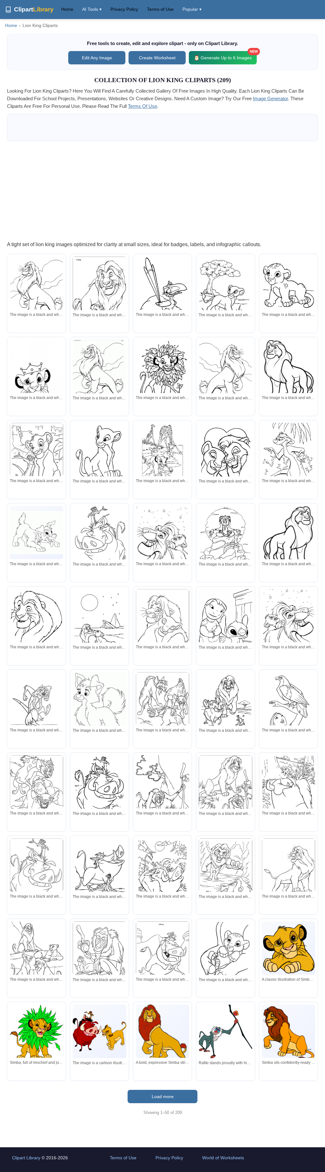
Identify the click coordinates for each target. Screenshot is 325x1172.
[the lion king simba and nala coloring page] (225, 460)
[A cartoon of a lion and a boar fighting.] (99, 1031)
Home (67, 9)
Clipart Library (26, 1157)
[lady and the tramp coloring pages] (36, 532)
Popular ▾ (192, 9)
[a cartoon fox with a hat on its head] (99, 706)
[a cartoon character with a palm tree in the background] (288, 457)
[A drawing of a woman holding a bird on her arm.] (288, 706)
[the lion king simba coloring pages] (225, 292)
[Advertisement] (162, 190)
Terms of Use (160, 9)
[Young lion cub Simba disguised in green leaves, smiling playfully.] (36, 1033)
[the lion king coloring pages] (36, 294)
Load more (163, 1096)
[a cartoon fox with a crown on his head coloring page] (36, 710)
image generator (270, 98)
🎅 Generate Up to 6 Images (225, 55)
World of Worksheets (223, 1157)
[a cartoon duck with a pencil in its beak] (162, 287)
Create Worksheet (157, 57)
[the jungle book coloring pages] (288, 792)
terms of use (142, 106)
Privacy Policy (124, 9)
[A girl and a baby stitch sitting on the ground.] (225, 624)
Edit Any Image (97, 57)
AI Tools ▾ (92, 9)
